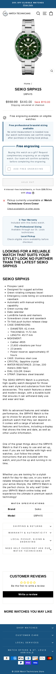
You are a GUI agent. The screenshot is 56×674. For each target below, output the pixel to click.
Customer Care (27, 635)
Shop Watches (27, 628)
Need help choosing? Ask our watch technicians (27, 549)
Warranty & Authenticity (27, 533)
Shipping (15, 105)
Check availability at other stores (23, 209)
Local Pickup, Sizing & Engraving (28, 540)
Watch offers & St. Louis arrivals (27, 651)
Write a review (28, 594)
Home (27, 83)
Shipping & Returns (28, 526)
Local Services (27, 643)
